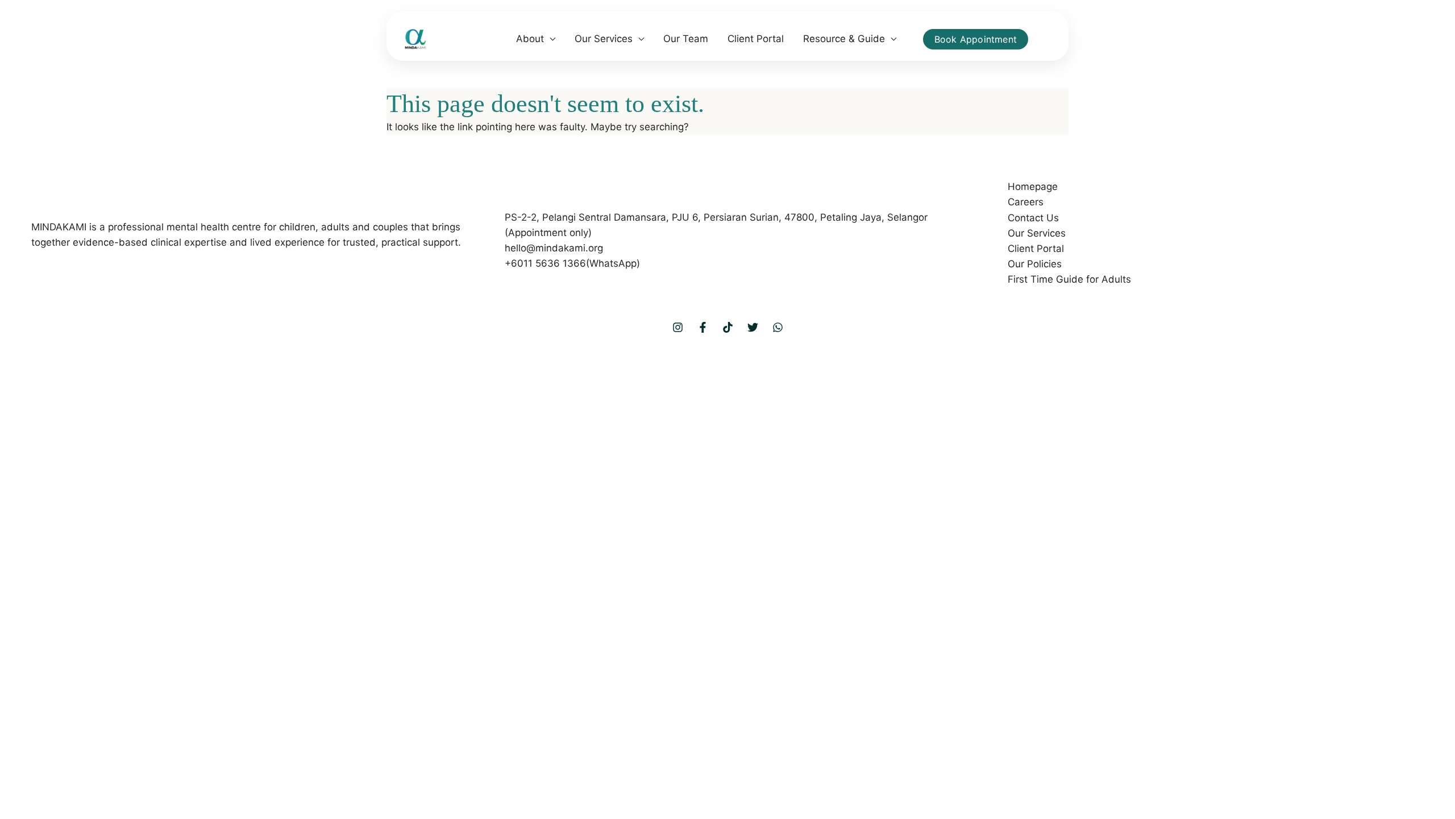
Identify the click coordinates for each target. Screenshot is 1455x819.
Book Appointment (975, 39)
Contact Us (1033, 218)
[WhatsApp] (777, 327)
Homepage (1033, 186)
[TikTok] (727, 327)
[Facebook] (702, 327)
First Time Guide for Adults (1069, 279)
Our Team (685, 38)
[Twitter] (752, 327)
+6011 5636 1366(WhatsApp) (572, 263)
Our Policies (1035, 264)
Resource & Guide (844, 38)
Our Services (604, 38)
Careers (1026, 202)
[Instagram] (677, 327)
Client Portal (756, 38)
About (530, 38)
